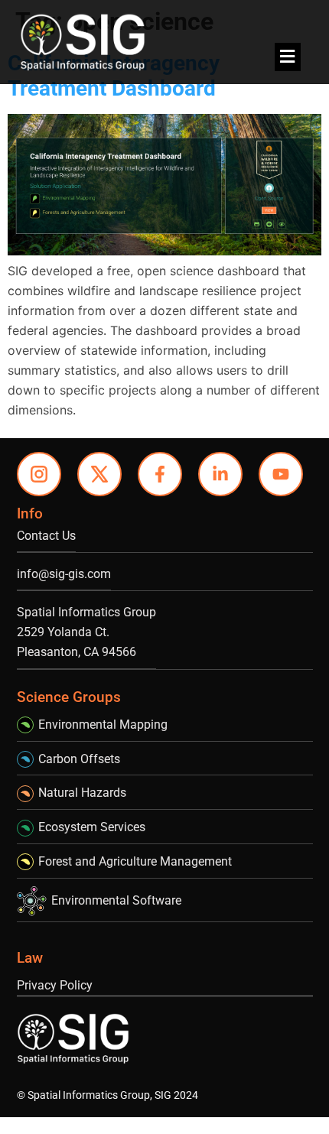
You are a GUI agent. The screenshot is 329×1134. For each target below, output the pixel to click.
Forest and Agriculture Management (135, 861)
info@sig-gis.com (64, 574)
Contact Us (46, 535)
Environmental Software (116, 900)
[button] (288, 57)
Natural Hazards (82, 792)
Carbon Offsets (79, 759)
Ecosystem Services (91, 827)
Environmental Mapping (103, 724)
